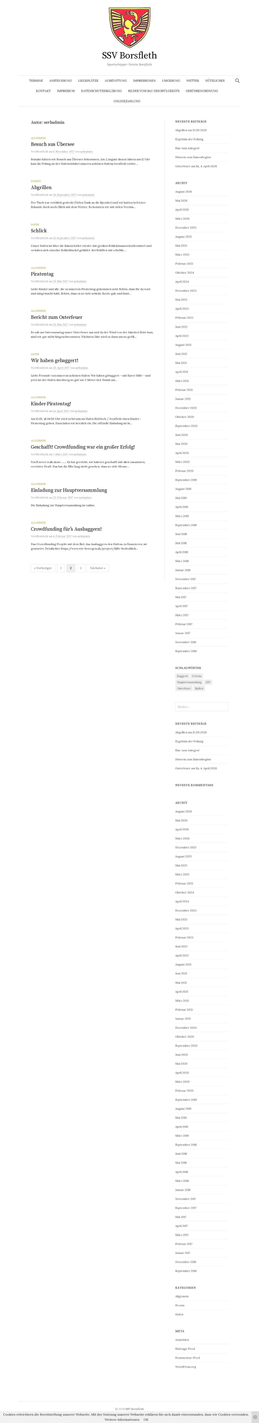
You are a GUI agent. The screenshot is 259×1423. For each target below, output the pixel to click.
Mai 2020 (181, 444)
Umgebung (171, 81)
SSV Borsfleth (129, 56)
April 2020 (182, 453)
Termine (36, 81)
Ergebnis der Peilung (189, 139)
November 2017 (185, 579)
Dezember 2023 (185, 290)
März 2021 (182, 381)
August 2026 (183, 191)
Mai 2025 (181, 245)
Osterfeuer (184, 688)
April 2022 (182, 336)
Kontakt (43, 91)
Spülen (199, 688)
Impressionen (144, 81)
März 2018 (182, 561)
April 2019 (181, 507)
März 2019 (182, 516)
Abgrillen (41, 187)
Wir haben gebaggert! (54, 360)
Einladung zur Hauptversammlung (69, 490)
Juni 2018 (181, 534)
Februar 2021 (184, 390)
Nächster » (97, 568)
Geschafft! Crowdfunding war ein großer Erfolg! (83, 447)
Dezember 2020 (186, 408)
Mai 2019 (181, 498)
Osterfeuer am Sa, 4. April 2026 (196, 166)
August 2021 (183, 345)
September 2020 (186, 426)
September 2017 (185, 588)
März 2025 (182, 254)
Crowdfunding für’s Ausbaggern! (66, 529)
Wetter (192, 81)
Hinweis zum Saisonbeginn (193, 157)
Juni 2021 (181, 354)
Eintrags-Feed (185, 1348)
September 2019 (186, 480)
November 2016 (185, 642)
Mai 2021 (181, 363)
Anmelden (182, 1339)
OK (146, 1420)
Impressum (66, 91)
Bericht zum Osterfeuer (56, 317)
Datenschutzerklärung (101, 91)
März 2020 (182, 462)
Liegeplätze (88, 81)
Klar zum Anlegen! (187, 148)
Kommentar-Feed (187, 1357)
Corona (196, 676)
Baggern (182, 676)
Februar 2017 (183, 624)
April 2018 (181, 552)
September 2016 (186, 651)
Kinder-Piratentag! (51, 404)
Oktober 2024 (184, 272)
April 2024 (182, 281)
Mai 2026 (181, 200)
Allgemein (38, 138)
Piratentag (42, 274)
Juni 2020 (181, 435)
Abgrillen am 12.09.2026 (191, 130)
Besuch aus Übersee (52, 144)
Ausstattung (116, 81)
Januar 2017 (182, 633)
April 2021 (181, 372)
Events (36, 181)
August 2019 (183, 489)
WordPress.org (185, 1366)
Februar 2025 (184, 263)
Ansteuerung (60, 81)
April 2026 (182, 209)
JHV (208, 682)
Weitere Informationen (122, 1420)
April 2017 (181, 606)
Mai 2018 (181, 543)
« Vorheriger (43, 568)
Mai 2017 (180, 597)
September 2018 (186, 525)
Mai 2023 (181, 299)
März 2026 (182, 218)
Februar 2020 (184, 471)
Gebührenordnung (202, 91)
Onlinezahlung (127, 101)
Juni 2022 (181, 327)
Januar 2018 (182, 570)
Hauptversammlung (189, 682)
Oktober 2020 (184, 417)
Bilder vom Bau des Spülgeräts (153, 91)
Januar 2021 (182, 399)
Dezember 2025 (185, 227)
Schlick (39, 231)
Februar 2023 (184, 317)
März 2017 (182, 615)
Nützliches (214, 81)
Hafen (35, 224)
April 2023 (182, 308)
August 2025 (183, 236)
